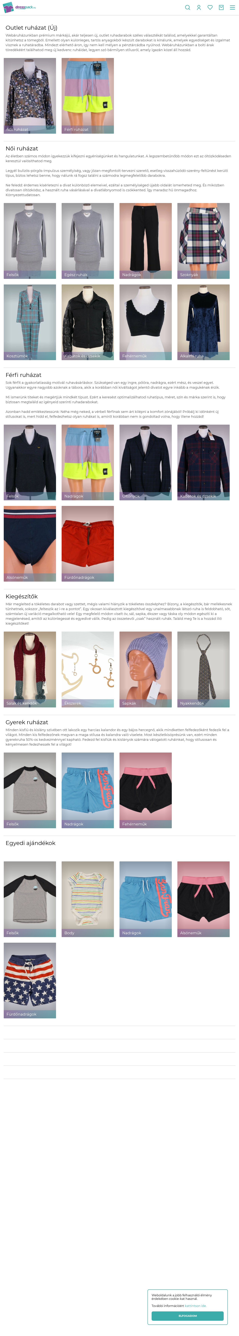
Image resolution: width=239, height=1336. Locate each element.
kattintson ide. (196, 1306)
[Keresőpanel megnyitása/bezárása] (187, 7)
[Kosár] (221, 7)
